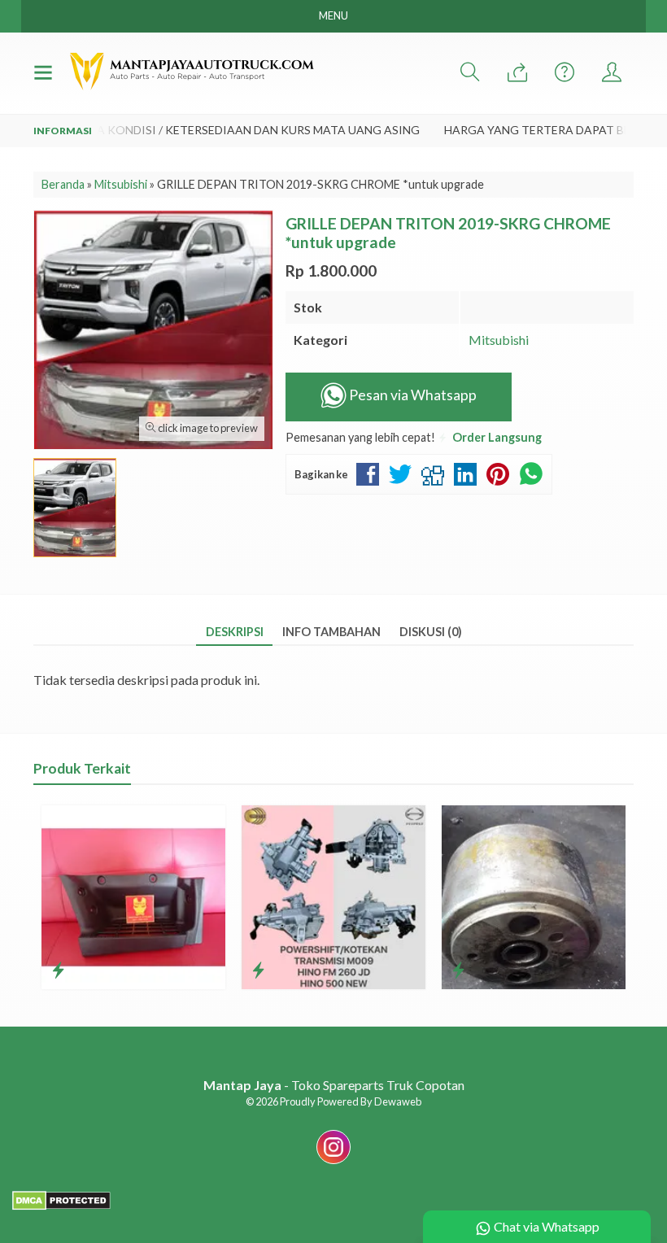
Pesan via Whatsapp (412, 394)
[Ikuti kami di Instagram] (333, 1163)
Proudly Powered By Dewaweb (350, 1101)
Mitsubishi (499, 339)
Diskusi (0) (430, 632)
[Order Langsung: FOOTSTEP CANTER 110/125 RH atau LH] (58, 970)
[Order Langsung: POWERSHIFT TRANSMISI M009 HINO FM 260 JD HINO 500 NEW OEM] (258, 970)
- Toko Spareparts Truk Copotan (333, 1085)
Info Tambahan (331, 632)
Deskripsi (235, 632)
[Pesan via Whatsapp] (517, 73)
